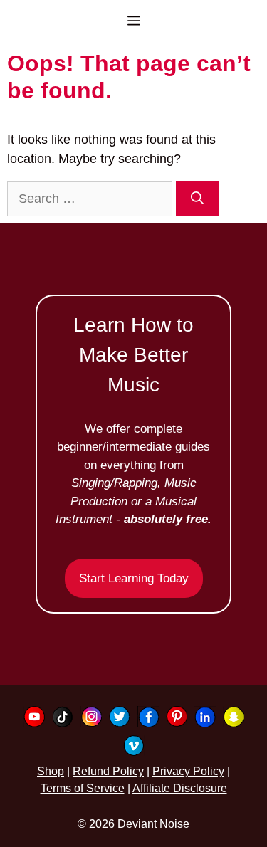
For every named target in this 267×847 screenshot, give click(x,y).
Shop (50, 771)
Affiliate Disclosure (179, 788)
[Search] (197, 199)
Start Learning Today (134, 578)
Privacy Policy (188, 771)
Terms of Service (83, 788)
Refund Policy (108, 771)
